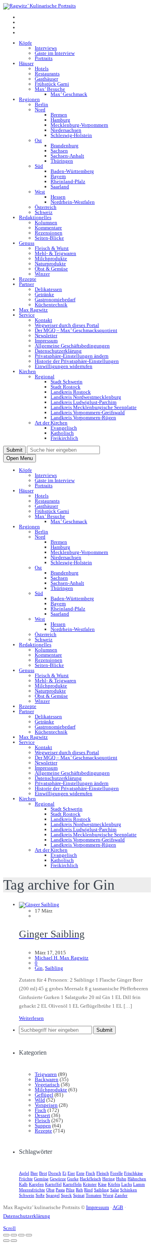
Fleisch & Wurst (52, 248)
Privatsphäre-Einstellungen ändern (72, 356)
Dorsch (54, 1173)
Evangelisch (64, 428)
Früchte (26, 1178)
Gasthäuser (46, 79)
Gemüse (41, 1178)
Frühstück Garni (52, 84)
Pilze (70, 1189)
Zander (121, 1195)
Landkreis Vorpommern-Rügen (83, 418)
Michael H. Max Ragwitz (61, 958)
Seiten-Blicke (49, 238)
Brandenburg (65, 145)
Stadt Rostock (66, 387)
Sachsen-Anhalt (67, 156)
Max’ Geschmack (69, 94)
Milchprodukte (51, 258)
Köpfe (25, 43)
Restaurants (47, 74)
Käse (102, 1184)
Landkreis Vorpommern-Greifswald (88, 412)
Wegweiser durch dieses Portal (67, 325)
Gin (39, 968)
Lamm (139, 1184)
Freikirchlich (64, 438)
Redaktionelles (35, 217)
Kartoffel (53, 1184)
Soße (40, 1195)
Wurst (108, 1195)
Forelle (116, 1173)
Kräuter (90, 1184)
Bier (34, 1173)
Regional (44, 376)
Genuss (26, 243)
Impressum (46, 341)
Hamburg (60, 120)
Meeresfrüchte (32, 1189)
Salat (114, 1189)
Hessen (58, 197)
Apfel (24, 1173)
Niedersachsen (66, 130)
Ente (80, 1173)
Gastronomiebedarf (55, 299)
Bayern (58, 176)
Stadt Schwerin (67, 382)
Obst (50, 1189)
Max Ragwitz (33, 310)
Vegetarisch (47, 1084)
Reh (79, 1189)
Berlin (41, 104)
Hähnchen (137, 1178)
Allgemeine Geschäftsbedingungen (72, 346)
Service (27, 315)
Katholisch (62, 433)
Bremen (59, 115)
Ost (38, 140)
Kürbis (114, 1184)
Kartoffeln (72, 1184)
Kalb (23, 1184)
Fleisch (42, 1120)
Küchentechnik (51, 305)
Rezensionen (48, 233)
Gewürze (58, 1178)
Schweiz (44, 212)
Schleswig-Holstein (71, 135)
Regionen (29, 99)
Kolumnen (46, 222)
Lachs (126, 1184)
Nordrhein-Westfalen (73, 202)
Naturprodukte (50, 264)
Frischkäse (133, 1173)
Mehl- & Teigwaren (55, 253)
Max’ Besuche (50, 89)
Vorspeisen (46, 1105)
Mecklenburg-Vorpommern (79, 125)
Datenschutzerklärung (58, 351)
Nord (40, 110)
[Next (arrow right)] (14, 1240)
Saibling (54, 968)
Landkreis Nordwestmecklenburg (86, 397)
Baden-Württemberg (72, 171)
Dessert (42, 1115)
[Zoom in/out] (29, 1235)
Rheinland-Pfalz (68, 181)
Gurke (73, 1178)
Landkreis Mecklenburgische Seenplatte (94, 407)
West (40, 192)
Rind (88, 1189)
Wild (40, 1100)
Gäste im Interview (55, 53)
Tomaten (93, 1195)
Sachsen (59, 151)
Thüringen (62, 161)
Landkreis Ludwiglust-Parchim (83, 402)
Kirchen (27, 371)
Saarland (60, 187)
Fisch (40, 1110)
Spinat (79, 1195)
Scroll (9, 1228)
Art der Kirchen (51, 423)
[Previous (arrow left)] (6, 1240)
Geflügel (44, 1095)
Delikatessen (48, 289)
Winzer (42, 274)
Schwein (26, 1195)
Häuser (26, 63)
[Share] (14, 1235)
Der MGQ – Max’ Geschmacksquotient (76, 330)
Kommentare (48, 228)
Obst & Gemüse (51, 269)
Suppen (43, 1126)
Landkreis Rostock (71, 392)
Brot (43, 1173)
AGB (118, 1207)
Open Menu (19, 458)
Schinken (128, 1189)
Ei (64, 1173)
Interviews (46, 48)
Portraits (44, 58)
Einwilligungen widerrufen (63, 366)
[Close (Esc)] (6, 1235)
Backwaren (46, 1079)
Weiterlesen (31, 1018)
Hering (108, 1178)
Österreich (45, 207)
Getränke (44, 294)
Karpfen (36, 1184)
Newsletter (46, 335)
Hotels (42, 68)
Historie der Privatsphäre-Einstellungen (77, 361)
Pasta (60, 1189)
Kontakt (43, 320)
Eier (71, 1173)
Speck (66, 1195)
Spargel (53, 1195)
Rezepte (27, 279)
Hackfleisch (90, 1178)
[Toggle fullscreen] (21, 1235)
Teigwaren (46, 1074)
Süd (39, 166)
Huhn (121, 1178)
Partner (26, 284)
